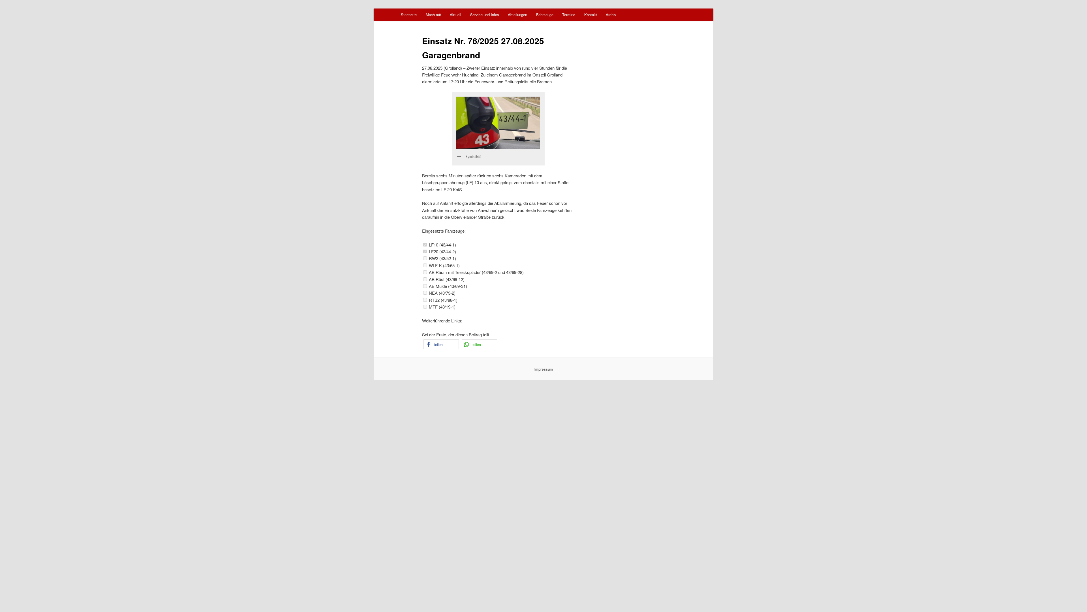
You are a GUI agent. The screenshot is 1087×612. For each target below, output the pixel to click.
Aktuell (455, 14)
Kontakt (590, 14)
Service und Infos (484, 14)
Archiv (611, 14)
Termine (568, 14)
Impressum (543, 369)
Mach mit (433, 14)
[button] (441, 344)
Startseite (409, 14)
